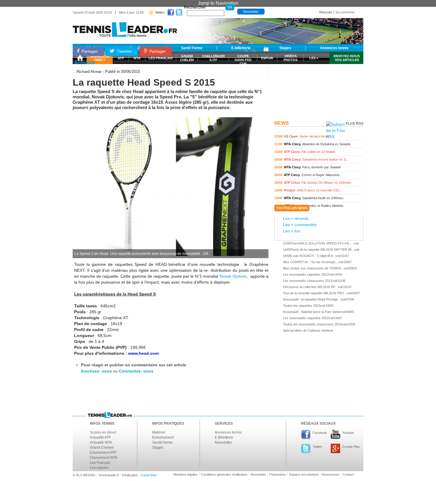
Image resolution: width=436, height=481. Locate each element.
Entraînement (163, 437)
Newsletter (251, 11)
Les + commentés (299, 224)
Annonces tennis (228, 432)
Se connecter (345, 12)
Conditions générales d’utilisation (224, 474)
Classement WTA (103, 458)
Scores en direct (103, 432)
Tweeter (124, 51)
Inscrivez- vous (96, 371)
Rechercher (195, 7)
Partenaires (277, 474)
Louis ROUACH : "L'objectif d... (313, 256)
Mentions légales (186, 474)
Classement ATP (103, 452)
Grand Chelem (102, 447)
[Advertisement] (318, 81)
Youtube (348, 432)
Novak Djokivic (233, 276)
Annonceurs (330, 474)
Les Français (100, 463)
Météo (159, 12)
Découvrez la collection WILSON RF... (310, 287)
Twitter (317, 446)
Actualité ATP (100, 437)
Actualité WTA (101, 442)
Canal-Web (149, 475)
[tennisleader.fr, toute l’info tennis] (125, 27)
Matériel (158, 432)
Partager (90, 51)
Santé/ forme (162, 442)
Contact (348, 474)
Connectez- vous (136, 371)
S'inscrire (325, 12)
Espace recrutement (304, 474)
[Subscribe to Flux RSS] (335, 130)
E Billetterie (224, 437)
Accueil (80, 57)
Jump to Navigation (218, 3)
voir (318, 136)
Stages (157, 447)
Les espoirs (99, 468)
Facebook (320, 432)
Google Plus (351, 446)
